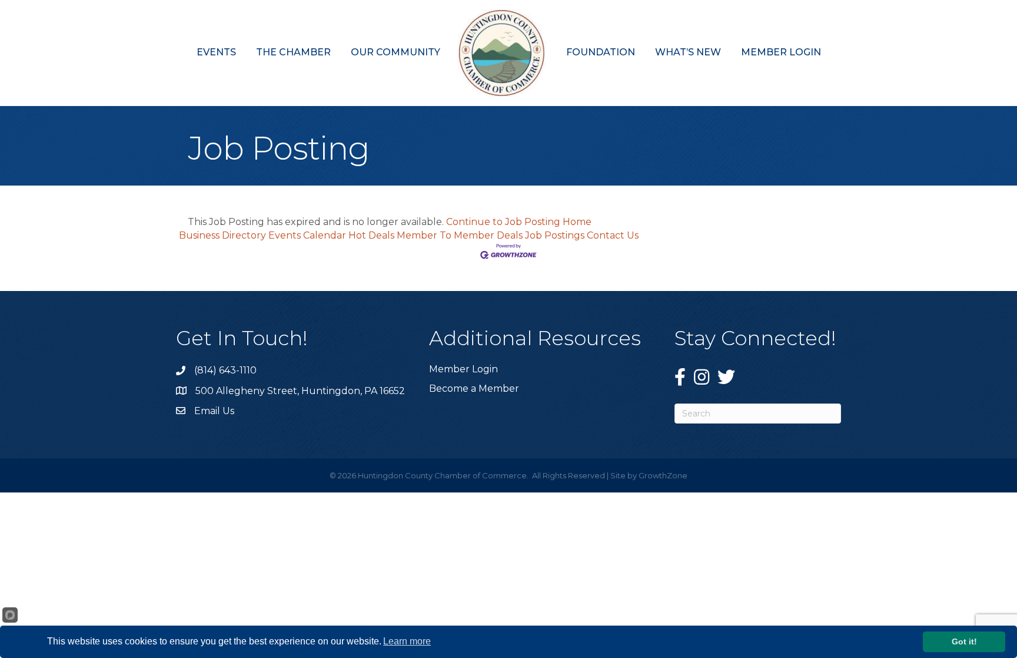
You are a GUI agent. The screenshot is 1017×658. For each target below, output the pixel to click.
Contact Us (613, 235)
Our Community (395, 52)
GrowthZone (663, 475)
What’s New (688, 52)
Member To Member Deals (460, 235)
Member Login (781, 52)
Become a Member (474, 388)
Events (216, 52)
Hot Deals (371, 235)
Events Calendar (307, 235)
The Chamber (293, 52)
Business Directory (222, 235)
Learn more (407, 641)
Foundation (600, 52)
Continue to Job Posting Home (518, 221)
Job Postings (554, 235)
